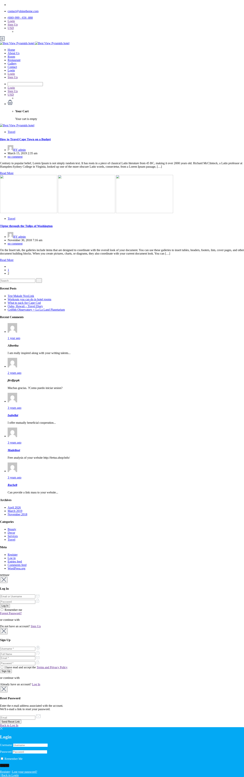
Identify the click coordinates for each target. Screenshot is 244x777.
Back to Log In (9, 725)
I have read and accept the (35, 667)
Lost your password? (24, 771)
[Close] (4, 580)
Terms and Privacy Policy (52, 667)
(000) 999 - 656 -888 (20, 17)
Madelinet (14, 450)
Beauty (12, 529)
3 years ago (14, 407)
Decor (11, 532)
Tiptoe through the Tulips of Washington (26, 226)
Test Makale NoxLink (21, 296)
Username (6, 745)
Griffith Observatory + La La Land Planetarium (36, 309)
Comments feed (17, 565)
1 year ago (14, 338)
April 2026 (14, 507)
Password (6, 751)
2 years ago (14, 372)
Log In (36, 684)
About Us (13, 53)
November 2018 (17, 514)
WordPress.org (16, 568)
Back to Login (10, 775)
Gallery (12, 63)
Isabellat (13, 415)
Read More (7, 173)
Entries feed (15, 561)
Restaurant (14, 60)
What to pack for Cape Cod (24, 302)
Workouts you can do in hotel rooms (29, 299)
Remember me (13, 609)
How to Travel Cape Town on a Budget (25, 139)
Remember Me (13, 758)
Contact (12, 67)
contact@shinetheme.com (23, 11)
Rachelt (12, 485)
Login (11, 21)
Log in (12, 558)
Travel (11, 131)
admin (19, 149)
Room (11, 56)
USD (11, 28)
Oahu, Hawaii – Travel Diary (25, 306)
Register (13, 554)
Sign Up (13, 24)
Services (13, 536)
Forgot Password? (11, 613)
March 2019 (15, 511)
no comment (15, 156)
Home (11, 49)
